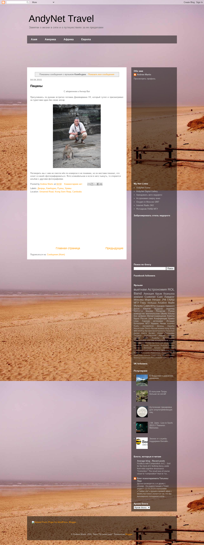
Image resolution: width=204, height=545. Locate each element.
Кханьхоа (169, 293)
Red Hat (151, 343)
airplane (138, 296)
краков (161, 328)
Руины (60, 188)
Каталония (139, 323)
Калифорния (138, 350)
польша (152, 302)
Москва (149, 311)
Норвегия (165, 353)
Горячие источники (152, 321)
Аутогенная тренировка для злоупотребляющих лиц (160, 409)
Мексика (139, 299)
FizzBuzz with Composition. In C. (151, 463)
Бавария (161, 306)
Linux (136, 321)
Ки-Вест (137, 353)
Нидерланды (155, 353)
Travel (157, 343)
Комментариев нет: (73, 184)
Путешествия (150, 335)
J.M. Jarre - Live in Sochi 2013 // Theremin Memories (161, 425)
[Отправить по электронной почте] (89, 184)
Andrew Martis (144, 74)
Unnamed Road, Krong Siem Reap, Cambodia (60, 191)
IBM (135, 331)
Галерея (157, 348)
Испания (170, 321)
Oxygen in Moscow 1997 (147, 202)
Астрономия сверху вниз (148, 198)
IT (134, 343)
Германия (170, 306)
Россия (143, 318)
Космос (152, 333)
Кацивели (156, 350)
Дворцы (41, 188)
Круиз (136, 318)
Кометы (171, 316)
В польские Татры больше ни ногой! (158, 392)
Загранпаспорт (169, 348)
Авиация (149, 293)
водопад (170, 308)
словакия (158, 358)
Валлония (148, 348)
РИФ (141, 355)
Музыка (138, 305)
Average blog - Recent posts (151, 461)
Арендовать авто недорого (149, 195)
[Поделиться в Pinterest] (101, 184)
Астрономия (157, 289)
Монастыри (139, 328)
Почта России (151, 328)
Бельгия (164, 345)
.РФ (164, 299)
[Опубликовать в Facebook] (98, 184)
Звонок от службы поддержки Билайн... (159, 439)
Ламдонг (169, 296)
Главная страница (68, 248)
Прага (136, 355)
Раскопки (147, 355)
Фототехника (169, 338)
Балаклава (138, 345)
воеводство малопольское (147, 313)
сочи (166, 340)
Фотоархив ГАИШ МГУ (147, 209)
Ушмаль (171, 355)
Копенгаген (145, 353)
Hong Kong (169, 328)
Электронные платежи (144, 340)
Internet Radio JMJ (145, 205)
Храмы (68, 188)
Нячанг (156, 299)
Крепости (138, 311)
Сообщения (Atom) (56, 254)
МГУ (147, 323)
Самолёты (149, 305)
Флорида (137, 358)
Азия (34, 39)
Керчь (172, 350)
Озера (160, 333)
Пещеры (138, 335)
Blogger (128, 534)
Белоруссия (154, 345)
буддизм (158, 308)
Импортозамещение (156, 316)
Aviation (162, 302)
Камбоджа (51, 188)
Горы (143, 302)
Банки (146, 345)
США (146, 338)
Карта (144, 333)
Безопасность (159, 331)
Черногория (145, 358)
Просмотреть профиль (145, 78)
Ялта (153, 358)
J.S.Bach (139, 343)
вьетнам (140, 289)
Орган (172, 353)
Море (148, 299)
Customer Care (154, 296)
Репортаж (160, 311)
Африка (69, 39)
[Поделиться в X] (95, 184)
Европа (86, 39)
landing (141, 331)
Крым (158, 293)
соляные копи (168, 358)
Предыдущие (114, 248)
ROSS (145, 343)
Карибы (171, 326)
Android (172, 340)
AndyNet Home (143, 187)
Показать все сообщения (101, 74)
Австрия (148, 331)
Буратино (137, 348)
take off (163, 343)
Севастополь (156, 355)
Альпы (171, 313)
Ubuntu (164, 313)
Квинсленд (165, 350)
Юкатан (147, 308)
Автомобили (148, 326)
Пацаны (36, 86)
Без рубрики (140, 316)
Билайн (172, 345)
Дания (136, 333)
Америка (50, 39)
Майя (171, 302)
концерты (159, 340)
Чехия (163, 323)
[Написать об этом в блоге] (92, 184)
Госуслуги (170, 331)
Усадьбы (155, 338)
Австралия (170, 343)
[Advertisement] (102, 55)
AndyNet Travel (61, 18)
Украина (154, 323)
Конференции (160, 318)
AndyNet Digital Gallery (147, 191)
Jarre (150, 318)
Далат (137, 308)
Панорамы (170, 333)
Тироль (165, 355)
